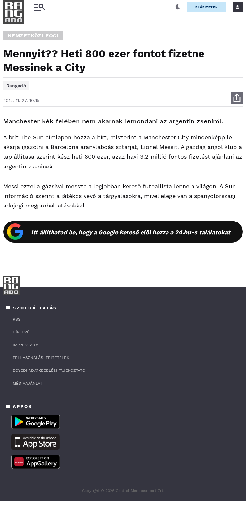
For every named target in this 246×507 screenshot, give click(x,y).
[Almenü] (39, 7)
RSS (16, 319)
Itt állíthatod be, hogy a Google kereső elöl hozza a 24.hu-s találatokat (130, 232)
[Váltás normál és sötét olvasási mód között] (178, 7)
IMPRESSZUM (25, 345)
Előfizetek (206, 7)
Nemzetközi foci (33, 36)
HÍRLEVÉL (22, 332)
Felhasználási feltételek (41, 357)
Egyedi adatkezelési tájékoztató (49, 370)
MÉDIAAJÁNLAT (27, 383)
